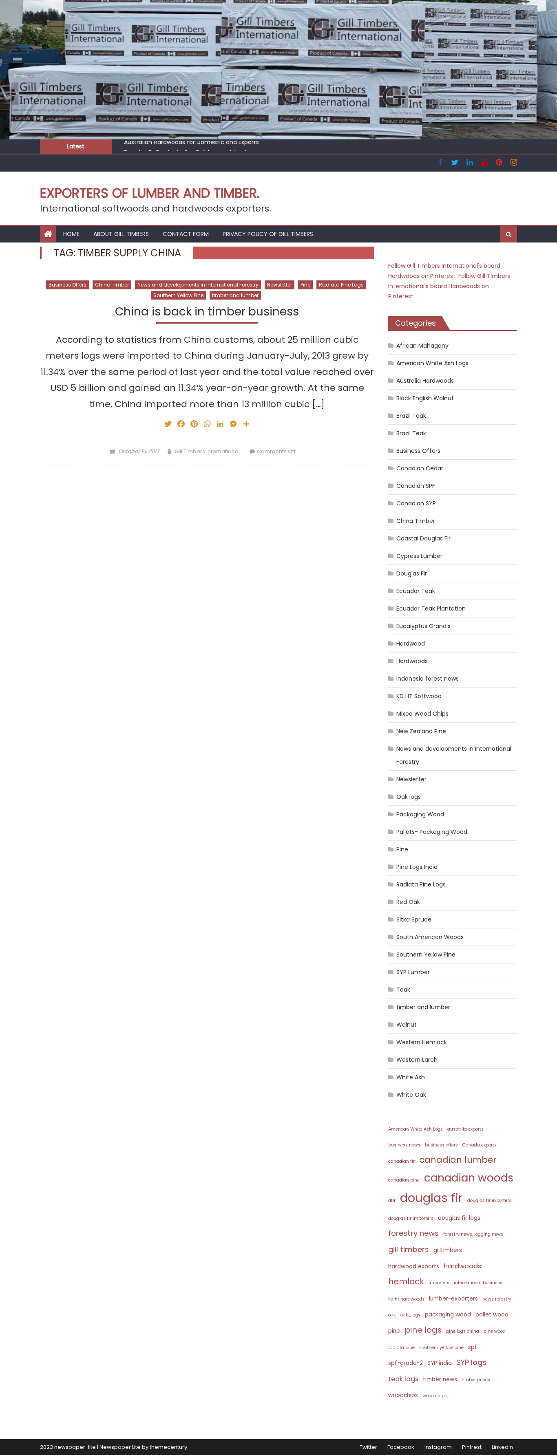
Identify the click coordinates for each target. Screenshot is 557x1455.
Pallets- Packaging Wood (431, 832)
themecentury (168, 1447)
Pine (305, 284)
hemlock (406, 1281)
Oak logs (408, 797)
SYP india (439, 1363)
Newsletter (279, 284)
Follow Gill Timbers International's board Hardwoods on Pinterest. (449, 286)
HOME (71, 234)
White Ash (410, 1077)
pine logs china (462, 1331)
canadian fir (401, 1161)
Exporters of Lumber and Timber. (149, 193)
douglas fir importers (410, 1218)
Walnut (406, 1025)
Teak (403, 989)
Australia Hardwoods (425, 381)
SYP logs (471, 1362)
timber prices (476, 1380)
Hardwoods (412, 661)
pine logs (423, 1330)
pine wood (495, 1331)
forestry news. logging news (473, 1234)
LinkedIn (502, 1447)
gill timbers (408, 1249)
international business (478, 1283)
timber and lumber (235, 295)
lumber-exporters (453, 1299)
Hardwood (410, 643)
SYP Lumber (413, 972)
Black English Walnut (425, 398)
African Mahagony (422, 346)
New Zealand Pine (421, 731)
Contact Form (186, 234)
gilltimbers (447, 1250)
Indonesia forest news (427, 679)
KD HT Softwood (419, 696)
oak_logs (410, 1315)
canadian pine (404, 1180)
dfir (392, 1200)
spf (472, 1347)
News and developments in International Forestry (198, 284)
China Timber (112, 284)
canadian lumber (457, 1160)
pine (394, 1331)
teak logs (403, 1379)
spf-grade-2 (405, 1363)
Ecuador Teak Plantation (431, 608)
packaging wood (448, 1314)
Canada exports (479, 1145)
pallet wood (491, 1314)
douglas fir (431, 1197)
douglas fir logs (459, 1218)
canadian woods (468, 1177)
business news (404, 1145)
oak (392, 1315)
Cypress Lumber (419, 556)
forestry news (413, 1233)
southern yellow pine (441, 1348)
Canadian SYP (416, 503)
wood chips (434, 1396)
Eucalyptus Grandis (423, 626)
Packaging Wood (420, 814)
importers (439, 1283)
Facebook (400, 1447)
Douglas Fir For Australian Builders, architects (187, 147)
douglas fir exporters (489, 1200)
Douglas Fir (411, 573)
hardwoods (462, 1266)
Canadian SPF (415, 486)
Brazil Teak (411, 416)
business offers (441, 1145)
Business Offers (67, 284)
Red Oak (408, 902)
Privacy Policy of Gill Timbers (268, 234)
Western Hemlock (421, 1042)
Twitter (368, 1447)
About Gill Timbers (121, 234)
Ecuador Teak (415, 591)
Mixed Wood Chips (422, 714)
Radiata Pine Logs (341, 284)
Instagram (438, 1447)
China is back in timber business (207, 312)
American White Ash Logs (432, 363)
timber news (440, 1379)
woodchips (403, 1395)
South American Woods (430, 937)
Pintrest (472, 1447)
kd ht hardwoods (406, 1299)
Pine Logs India (417, 867)
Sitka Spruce (413, 919)
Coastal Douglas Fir (423, 538)
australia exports (465, 1129)
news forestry (496, 1299)
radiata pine (401, 1348)
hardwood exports (413, 1266)
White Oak (411, 1095)
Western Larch (417, 1060)
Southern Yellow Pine (178, 295)
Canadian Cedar (419, 468)
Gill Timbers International (207, 451)
